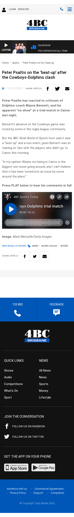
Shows (8, 370)
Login (12, 9)
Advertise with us (17, 488)
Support (38, 492)
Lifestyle (45, 397)
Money (43, 391)
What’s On (11, 391)
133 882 (62, 9)
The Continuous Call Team (52, 51)
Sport (8, 397)
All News (45, 370)
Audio (8, 377)
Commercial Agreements (49, 488)
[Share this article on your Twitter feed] (57, 88)
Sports (15, 62)
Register (23, 9)
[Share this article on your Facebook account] (47, 88)
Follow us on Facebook (28, 426)
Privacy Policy (18, 492)
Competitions (13, 384)
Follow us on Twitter (28, 436)
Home (5, 62)
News (35, 246)
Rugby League (49, 246)
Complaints (57, 492)
